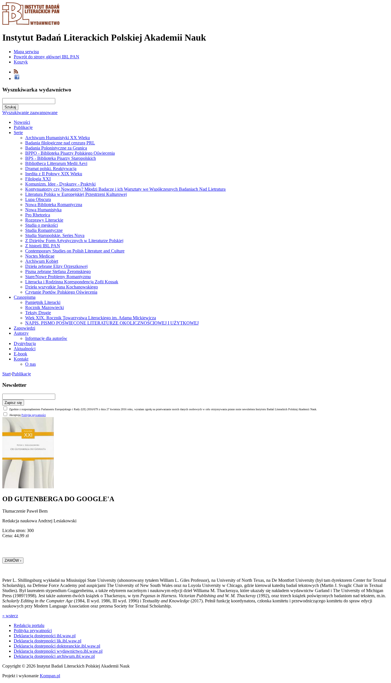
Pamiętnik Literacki (42, 302)
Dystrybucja (25, 343)
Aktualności (24, 348)
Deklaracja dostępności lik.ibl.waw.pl (47, 640)
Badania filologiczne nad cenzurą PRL (60, 142)
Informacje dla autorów (46, 338)
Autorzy (21, 333)
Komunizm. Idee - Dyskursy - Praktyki (60, 184)
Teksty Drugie (38, 312)
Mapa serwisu (26, 51)
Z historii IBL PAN (42, 245)
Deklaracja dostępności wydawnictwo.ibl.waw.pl (58, 651)
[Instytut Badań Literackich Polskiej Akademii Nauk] (31, 23)
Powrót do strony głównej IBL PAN (46, 56)
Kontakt (21, 359)
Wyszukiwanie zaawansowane (30, 112)
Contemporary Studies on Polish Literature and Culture (75, 250)
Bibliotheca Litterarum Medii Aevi (56, 163)
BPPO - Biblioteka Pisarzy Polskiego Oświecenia (70, 153)
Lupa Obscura (38, 199)
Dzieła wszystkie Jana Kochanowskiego (61, 286)
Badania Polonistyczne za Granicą (56, 148)
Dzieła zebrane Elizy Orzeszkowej (56, 266)
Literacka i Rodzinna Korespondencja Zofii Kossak (71, 281)
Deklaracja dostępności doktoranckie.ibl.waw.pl (57, 646)
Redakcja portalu (29, 625)
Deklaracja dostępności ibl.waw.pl (45, 635)
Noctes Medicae (39, 256)
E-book (20, 353)
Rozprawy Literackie (44, 220)
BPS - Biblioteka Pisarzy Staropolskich (60, 158)
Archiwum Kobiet (41, 261)
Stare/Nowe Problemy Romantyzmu (58, 276)
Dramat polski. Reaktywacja (50, 168)
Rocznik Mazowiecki (44, 307)
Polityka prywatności (33, 630)
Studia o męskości (41, 225)
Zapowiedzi (24, 328)
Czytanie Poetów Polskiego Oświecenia (61, 292)
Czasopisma (24, 297)
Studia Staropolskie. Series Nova (54, 235)
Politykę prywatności (33, 415)
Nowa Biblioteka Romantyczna (53, 204)
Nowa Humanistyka (43, 209)
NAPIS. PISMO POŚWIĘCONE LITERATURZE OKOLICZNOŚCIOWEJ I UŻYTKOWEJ (112, 322)
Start (6, 373)
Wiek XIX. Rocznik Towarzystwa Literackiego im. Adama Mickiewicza (90, 317)
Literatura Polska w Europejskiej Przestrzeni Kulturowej (76, 194)
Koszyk (21, 61)
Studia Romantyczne (44, 230)
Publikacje (23, 127)
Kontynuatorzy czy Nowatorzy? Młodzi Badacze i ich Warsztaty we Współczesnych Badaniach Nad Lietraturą (125, 189)
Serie (18, 132)
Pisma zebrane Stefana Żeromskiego (58, 271)
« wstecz (10, 615)
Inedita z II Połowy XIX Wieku (53, 173)
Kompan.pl (50, 675)
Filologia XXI (38, 178)
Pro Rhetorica (37, 214)
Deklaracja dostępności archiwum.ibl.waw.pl (54, 656)
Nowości (22, 122)
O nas (30, 364)
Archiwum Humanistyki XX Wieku (57, 137)
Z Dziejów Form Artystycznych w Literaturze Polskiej (74, 240)
